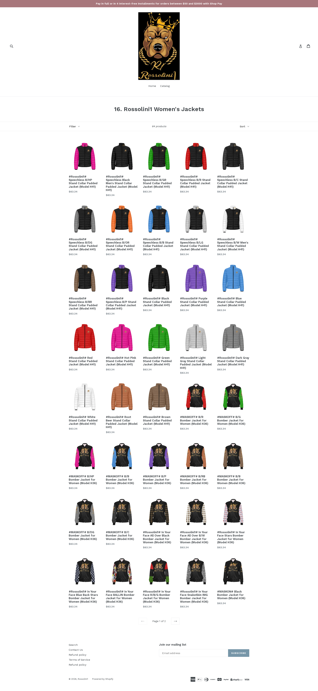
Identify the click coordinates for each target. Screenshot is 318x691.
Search (73, 644)
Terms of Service (79, 659)
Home (152, 86)
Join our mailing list (172, 644)
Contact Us (76, 649)
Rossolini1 (83, 679)
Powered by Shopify (102, 679)
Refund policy (77, 654)
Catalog (165, 86)
